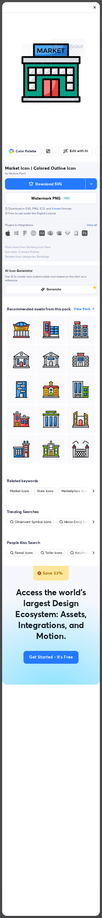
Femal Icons (23, 553)
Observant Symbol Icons (33, 522)
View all (92, 225)
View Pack (82, 309)
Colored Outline (29, 252)
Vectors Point (17, 173)
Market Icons (19, 491)
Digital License (46, 213)
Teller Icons (53, 553)
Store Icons (45, 491)
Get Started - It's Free (51, 657)
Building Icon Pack (39, 247)
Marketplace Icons (75, 491)
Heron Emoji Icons (77, 522)
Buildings (43, 256)
